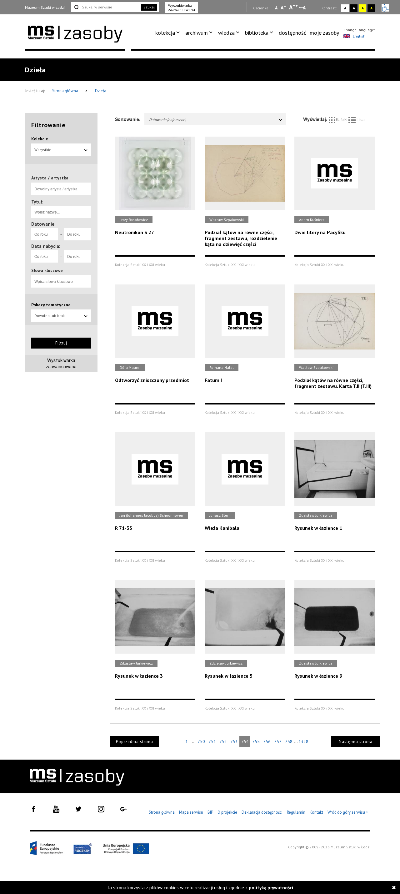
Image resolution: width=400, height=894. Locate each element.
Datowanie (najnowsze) (167, 119)
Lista (360, 119)
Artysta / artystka (49, 178)
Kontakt (316, 812)
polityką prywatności (271, 888)
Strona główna (65, 90)
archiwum (196, 32)
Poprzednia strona (134, 741)
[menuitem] (168, 33)
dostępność (292, 32)
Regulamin (296, 812)
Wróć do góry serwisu (348, 813)
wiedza (226, 32)
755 (256, 741)
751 (212, 741)
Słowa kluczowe (47, 270)
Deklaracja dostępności (262, 812)
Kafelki (341, 119)
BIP (210, 812)
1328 (303, 741)
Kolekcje (39, 139)
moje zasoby (324, 32)
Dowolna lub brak (49, 315)
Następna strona (355, 741)
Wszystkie (42, 149)
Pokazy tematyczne (51, 305)
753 (234, 741)
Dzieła (100, 90)
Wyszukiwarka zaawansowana (181, 7)
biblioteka (256, 32)
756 (267, 741)
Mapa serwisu (191, 812)
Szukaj (149, 7)
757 (278, 741)
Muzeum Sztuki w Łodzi (45, 7)
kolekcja (165, 32)
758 (288, 741)
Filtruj (61, 343)
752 (223, 741)
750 (201, 741)
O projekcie (227, 812)
